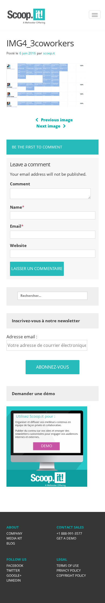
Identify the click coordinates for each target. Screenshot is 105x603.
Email (15, 226)
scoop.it (49, 53)
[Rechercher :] (53, 296)
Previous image (57, 119)
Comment (20, 183)
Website (18, 245)
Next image (48, 126)
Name (16, 207)
